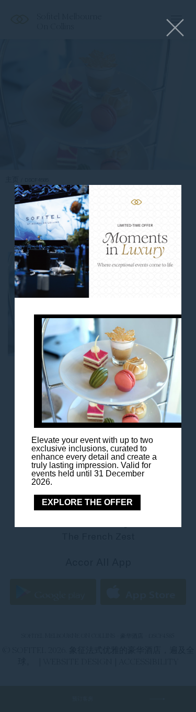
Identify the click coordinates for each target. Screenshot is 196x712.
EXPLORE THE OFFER (87, 502)
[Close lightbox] (175, 28)
